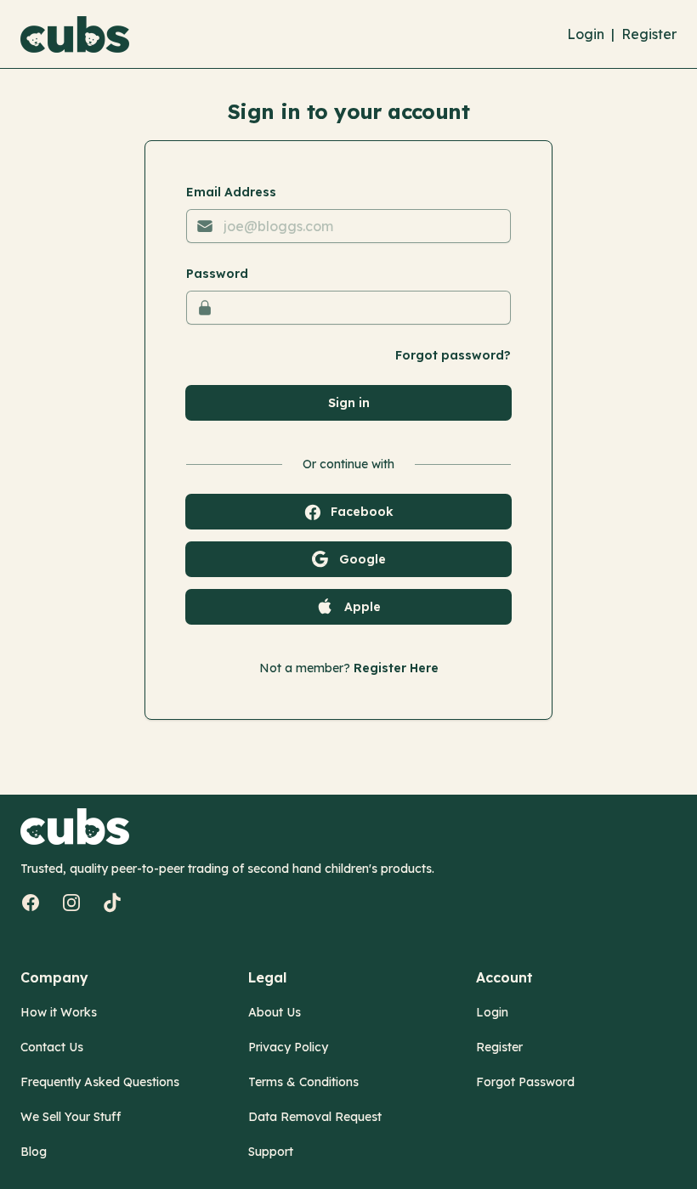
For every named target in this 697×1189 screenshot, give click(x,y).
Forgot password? (453, 355)
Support (270, 1151)
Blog (33, 1151)
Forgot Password (525, 1082)
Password (217, 273)
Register (649, 33)
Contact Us (51, 1047)
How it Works (58, 1012)
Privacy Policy (288, 1047)
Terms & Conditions (303, 1082)
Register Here (396, 668)
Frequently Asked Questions (99, 1082)
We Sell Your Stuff (70, 1116)
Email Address (231, 192)
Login (585, 33)
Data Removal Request (315, 1116)
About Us (274, 1012)
